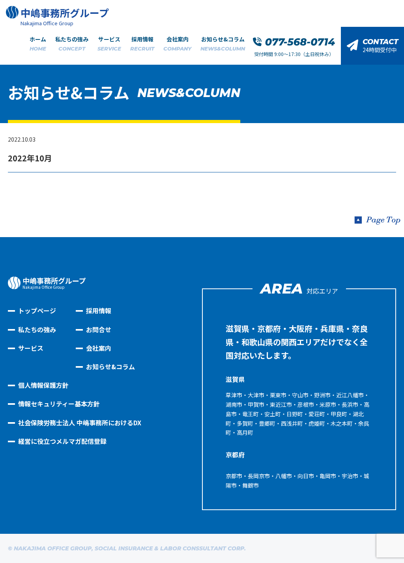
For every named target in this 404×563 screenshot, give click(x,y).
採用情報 (142, 43)
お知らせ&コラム (222, 43)
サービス (109, 43)
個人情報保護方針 (43, 385)
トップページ (37, 310)
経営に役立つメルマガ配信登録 (62, 441)
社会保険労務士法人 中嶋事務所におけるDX (79, 422)
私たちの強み (71, 43)
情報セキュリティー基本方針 (59, 403)
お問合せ (98, 329)
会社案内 (177, 43)
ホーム (38, 43)
